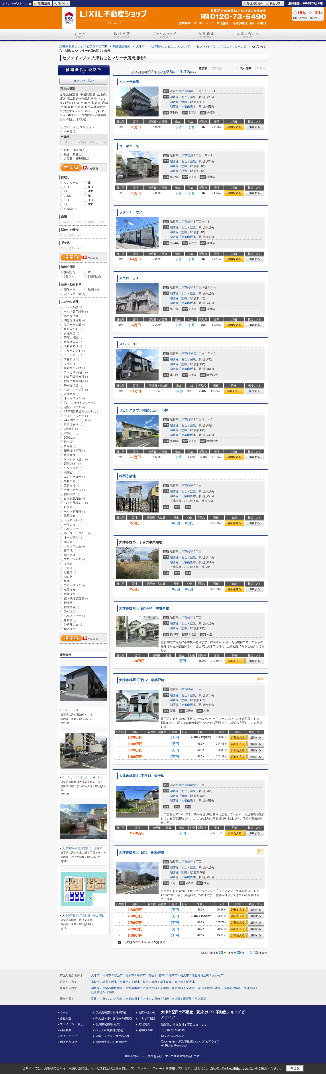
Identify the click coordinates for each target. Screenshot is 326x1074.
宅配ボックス (74, 407)
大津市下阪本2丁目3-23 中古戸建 (83, 915)
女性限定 (71, 333)
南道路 (70, 576)
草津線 (190, 988)
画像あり (69, 289)
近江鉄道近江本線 (209, 988)
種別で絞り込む (84, 81)
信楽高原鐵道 (232, 988)
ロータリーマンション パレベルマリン (86, 777)
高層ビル (71, 472)
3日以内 (69, 276)
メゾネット (73, 520)
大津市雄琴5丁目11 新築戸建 (141, 852)
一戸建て (69, 131)
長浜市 (184, 975)
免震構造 (71, 589)
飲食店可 (71, 485)
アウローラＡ (129, 278)
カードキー (73, 355)
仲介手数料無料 (76, 376)
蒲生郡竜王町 (200, 975)
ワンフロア (73, 468)
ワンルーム (71, 182)
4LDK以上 (70, 209)
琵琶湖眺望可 (74, 450)
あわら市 (218, 975)
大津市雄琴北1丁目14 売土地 (141, 776)
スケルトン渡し (76, 459)
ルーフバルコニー (77, 533)
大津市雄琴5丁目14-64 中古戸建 (144, 608)
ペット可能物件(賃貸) (109, 1030)
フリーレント (74, 350)
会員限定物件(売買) (107, 1024)
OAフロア (72, 611)
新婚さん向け (74, 368)
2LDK (67, 195)
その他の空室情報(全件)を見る (142, 942)
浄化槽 (70, 572)
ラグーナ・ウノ (130, 212)
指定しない (71, 272)
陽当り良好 (73, 315)
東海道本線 (133, 988)
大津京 (147, 998)
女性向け (71, 363)
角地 (68, 581)
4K (65, 204)
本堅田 (95, 981)
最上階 (70, 441)
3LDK (91, 200)
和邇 (166, 998)
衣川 (190, 155)
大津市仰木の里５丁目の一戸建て (82, 848)
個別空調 (71, 494)
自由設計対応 (74, 498)
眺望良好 (71, 515)
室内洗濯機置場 (76, 598)
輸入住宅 (71, 629)
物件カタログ (68, 1042)
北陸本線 (249, 988)
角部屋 (70, 446)
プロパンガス (74, 559)
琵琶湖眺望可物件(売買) (110, 1012)
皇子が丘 (166, 981)
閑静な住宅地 (74, 320)
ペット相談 (73, 307)
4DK (90, 204)
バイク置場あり (76, 502)
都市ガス (71, 555)
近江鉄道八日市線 (102, 992)
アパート (69, 127)
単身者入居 (73, 342)
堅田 (184, 102)
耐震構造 (71, 594)
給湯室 (70, 602)
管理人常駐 (73, 337)
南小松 (179, 981)
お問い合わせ (147, 1012)
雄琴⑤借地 (127, 476)
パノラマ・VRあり (76, 294)
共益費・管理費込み (77, 158)
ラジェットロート (72, 710)
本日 (91, 272)
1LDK (91, 187)
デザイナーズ (74, 489)
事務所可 (71, 481)
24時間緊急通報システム (82, 411)
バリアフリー (74, 615)
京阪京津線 (150, 988)
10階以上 (71, 433)
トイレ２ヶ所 (74, 546)
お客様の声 (145, 1030)
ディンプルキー (76, 416)
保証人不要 (73, 329)
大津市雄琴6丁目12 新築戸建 (141, 680)
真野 (154, 981)
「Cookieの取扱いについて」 (237, 1068)
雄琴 (190, 91)
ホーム (64, 1012)
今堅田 (124, 981)
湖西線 (174, 97)
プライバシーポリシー (74, 1024)
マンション (87, 127)
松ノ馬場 (200, 998)
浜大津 (190, 981)
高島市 (106, 975)
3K (89, 195)
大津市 (183, 91)
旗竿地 (70, 550)
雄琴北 (191, 353)
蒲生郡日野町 (157, 975)
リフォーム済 (74, 324)
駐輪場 (70, 507)
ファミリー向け (76, 372)
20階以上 (71, 437)
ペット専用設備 (76, 311)
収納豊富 (71, 394)
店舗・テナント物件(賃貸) (112, 1036)
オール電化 (73, 537)
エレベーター (74, 476)
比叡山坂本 (188, 106)
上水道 (70, 563)
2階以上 (71, 429)
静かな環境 (73, 385)
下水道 (70, 568)
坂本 (114, 981)
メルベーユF (128, 344)
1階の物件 (72, 463)
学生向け (71, 359)
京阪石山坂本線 (112, 988)
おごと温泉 (188, 97)
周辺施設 (144, 1024)
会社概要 (65, 1018)
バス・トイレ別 (76, 389)
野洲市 (130, 975)
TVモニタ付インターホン (82, 402)
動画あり (94, 289)
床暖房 (70, 620)
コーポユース (129, 146)
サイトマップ (68, 1036)
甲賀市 (141, 975)
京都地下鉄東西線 (171, 988)
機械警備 (71, 607)
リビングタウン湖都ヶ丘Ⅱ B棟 (143, 410)
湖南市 (173, 975)
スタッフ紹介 (147, 1018)
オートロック (74, 398)
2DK (90, 191)
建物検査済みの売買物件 (111, 1042)
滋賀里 (187, 998)
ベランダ (71, 524)
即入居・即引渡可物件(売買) (113, 1018)
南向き (70, 542)
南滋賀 (176, 998)
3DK (66, 200)
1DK (66, 187)
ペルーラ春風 (129, 82)
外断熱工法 (73, 624)
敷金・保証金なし (75, 150)
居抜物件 (71, 455)
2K (65, 191)
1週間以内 (94, 276)
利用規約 (65, 1030)
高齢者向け (73, 346)
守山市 (118, 975)
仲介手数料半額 (76, 381)
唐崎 (157, 998)
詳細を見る (234, 126)
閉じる (295, 1068)
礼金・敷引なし (74, 154)
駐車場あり (73, 424)
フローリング (74, 585)
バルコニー (73, 528)
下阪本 (135, 981)
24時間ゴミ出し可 (77, 420)
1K (89, 182)
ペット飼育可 (74, 511)
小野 (184, 171)
